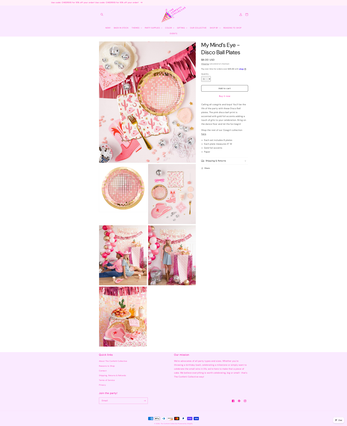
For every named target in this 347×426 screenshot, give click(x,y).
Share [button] (207, 168)
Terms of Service (107, 380)
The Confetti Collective (169, 424)
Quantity (205, 74)
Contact (103, 370)
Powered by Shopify (185, 424)
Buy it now (224, 96)
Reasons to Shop (107, 366)
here (203, 134)
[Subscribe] (145, 401)
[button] (102, 14)
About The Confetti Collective (113, 361)
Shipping (205, 64)
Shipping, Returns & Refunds (112, 375)
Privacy (102, 385)
